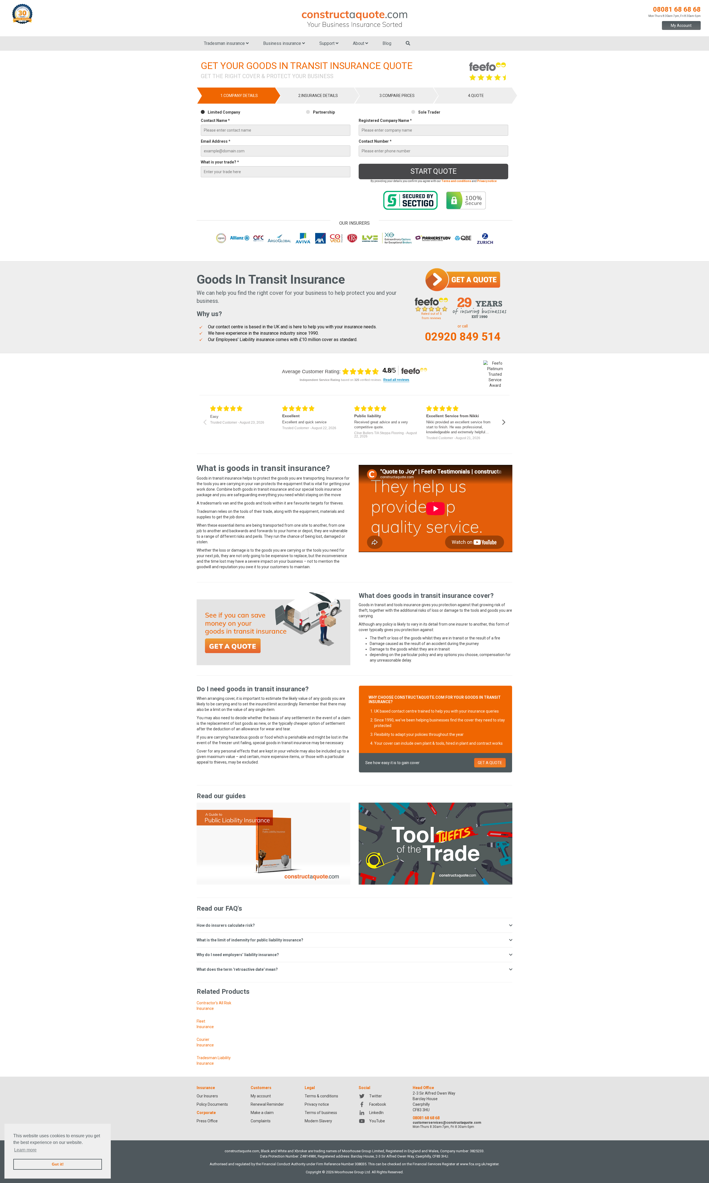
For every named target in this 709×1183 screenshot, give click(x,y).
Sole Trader (429, 112)
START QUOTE (433, 171)
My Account (681, 25)
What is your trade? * (220, 162)
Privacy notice (317, 1104)
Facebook (377, 1104)
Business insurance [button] (282, 43)
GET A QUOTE (490, 762)
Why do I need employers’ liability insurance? (238, 954)
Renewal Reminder (267, 1104)
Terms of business (321, 1112)
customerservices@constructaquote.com (447, 1123)
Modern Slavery (318, 1121)
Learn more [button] (25, 1150)
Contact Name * (215, 120)
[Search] (408, 43)
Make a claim (262, 1112)
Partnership (324, 112)
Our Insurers (207, 1096)
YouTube (377, 1121)
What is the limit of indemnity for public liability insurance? (250, 940)
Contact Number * (375, 141)
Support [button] (327, 43)
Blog (386, 43)
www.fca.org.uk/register (479, 1164)
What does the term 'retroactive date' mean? (237, 969)
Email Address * (215, 141)
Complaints (261, 1121)
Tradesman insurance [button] (225, 43)
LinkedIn (376, 1112)
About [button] (359, 43)
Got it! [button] (58, 1164)
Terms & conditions (321, 1096)
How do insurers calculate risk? (226, 925)
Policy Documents (212, 1104)
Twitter (375, 1096)
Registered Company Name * (385, 120)
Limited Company (224, 112)
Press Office (207, 1121)
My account (261, 1096)
